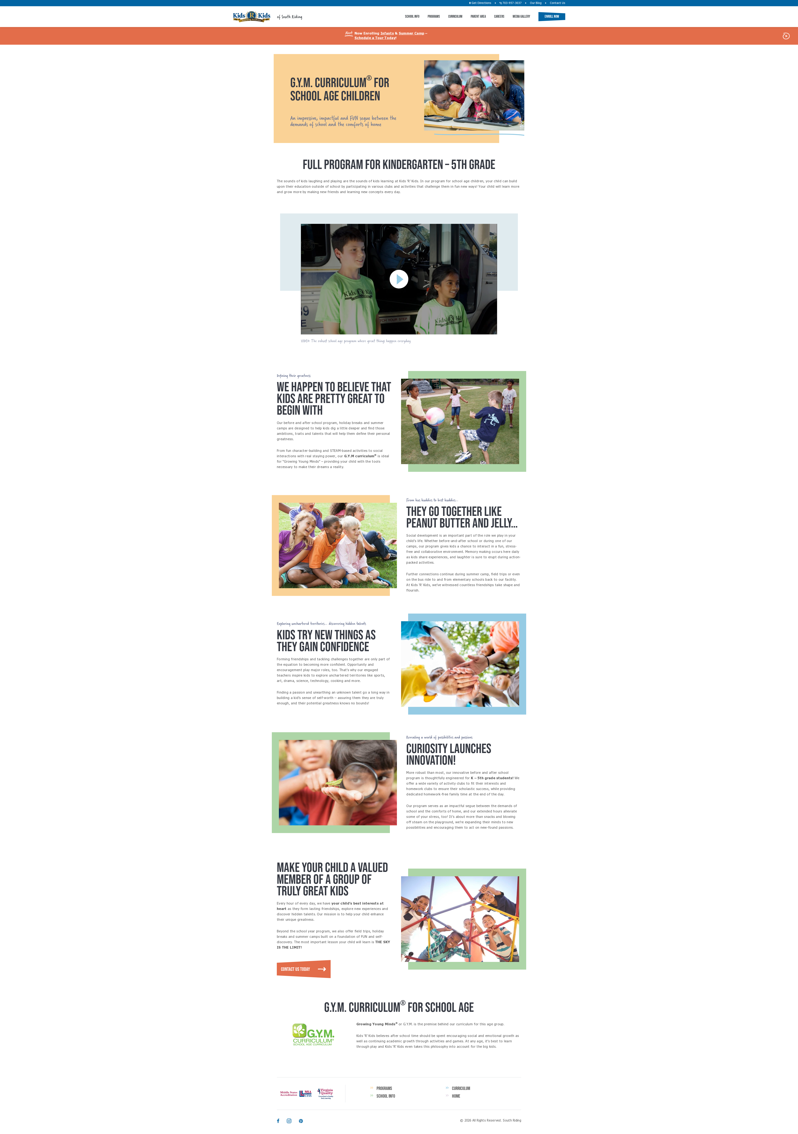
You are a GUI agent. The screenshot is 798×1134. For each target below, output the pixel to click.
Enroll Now (552, 16)
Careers (499, 16)
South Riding (252, 16)
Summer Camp (411, 33)
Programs (434, 16)
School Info (412, 16)
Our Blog (536, 3)
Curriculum (455, 16)
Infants (387, 33)
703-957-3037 (512, 3)
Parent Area (478, 16)
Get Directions (481, 3)
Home (456, 1096)
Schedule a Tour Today (375, 38)
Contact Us (557, 3)
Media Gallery (521, 16)
